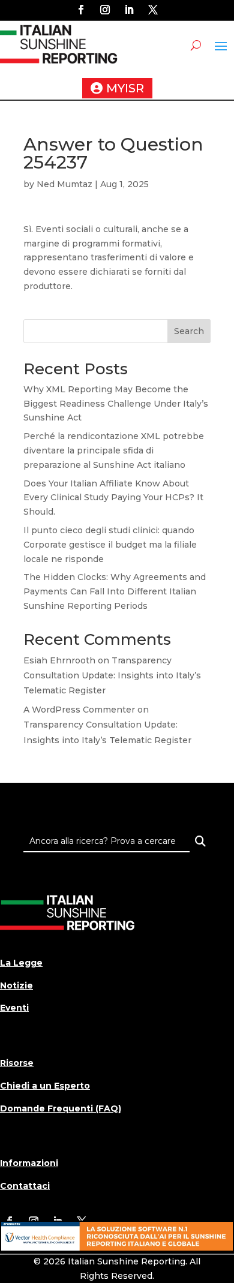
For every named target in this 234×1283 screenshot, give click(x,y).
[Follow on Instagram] (105, 9)
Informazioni (29, 1163)
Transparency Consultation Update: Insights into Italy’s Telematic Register (112, 675)
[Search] (200, 841)
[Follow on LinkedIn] (129, 9)
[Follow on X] (153, 9)
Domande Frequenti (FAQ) (60, 1108)
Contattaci (25, 1185)
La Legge (21, 962)
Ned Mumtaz (64, 184)
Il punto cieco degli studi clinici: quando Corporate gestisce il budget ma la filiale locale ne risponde (110, 544)
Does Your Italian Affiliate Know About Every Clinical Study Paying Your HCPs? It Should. (113, 498)
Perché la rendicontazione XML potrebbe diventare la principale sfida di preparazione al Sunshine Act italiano (113, 450)
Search (189, 331)
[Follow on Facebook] (81, 9)
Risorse (17, 1062)
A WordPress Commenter (79, 709)
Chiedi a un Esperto (45, 1085)
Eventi (14, 1007)
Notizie (16, 985)
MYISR (125, 88)
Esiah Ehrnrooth (59, 660)
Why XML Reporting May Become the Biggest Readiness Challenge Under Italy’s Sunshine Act (115, 403)
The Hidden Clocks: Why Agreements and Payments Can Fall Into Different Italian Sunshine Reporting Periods (114, 591)
